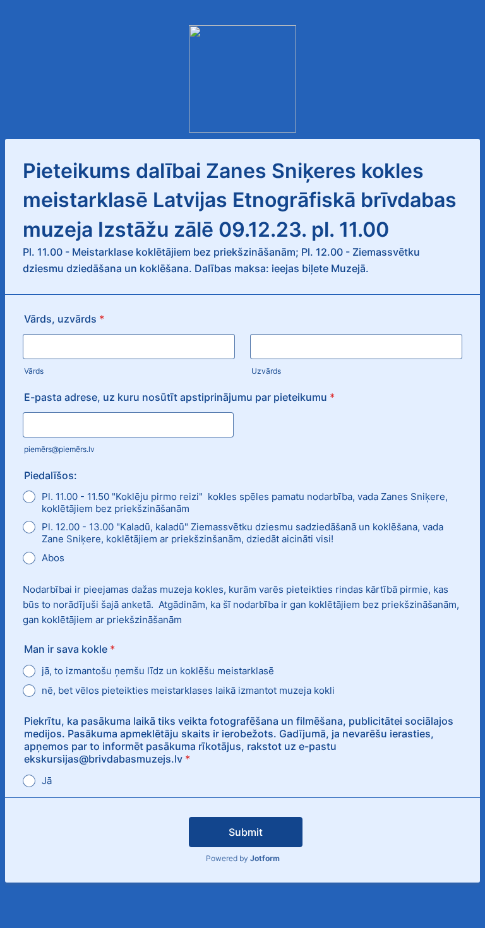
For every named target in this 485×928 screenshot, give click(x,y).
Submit (246, 832)
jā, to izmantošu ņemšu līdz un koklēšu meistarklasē (158, 671)
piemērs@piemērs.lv (59, 449)
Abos (53, 558)
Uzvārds (266, 371)
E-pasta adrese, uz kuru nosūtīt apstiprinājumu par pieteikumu (179, 397)
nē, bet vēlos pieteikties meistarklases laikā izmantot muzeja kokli (188, 690)
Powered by (243, 858)
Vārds (34, 371)
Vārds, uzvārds (64, 318)
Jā (47, 781)
